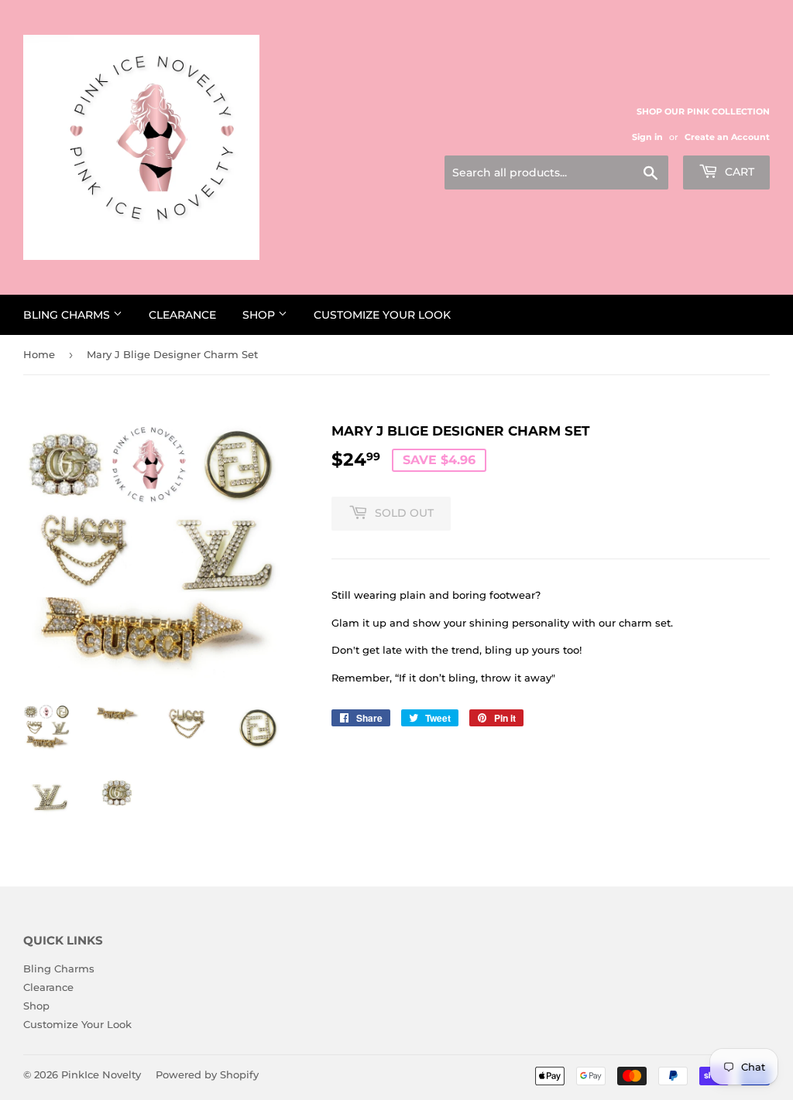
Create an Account (727, 137)
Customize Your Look (382, 315)
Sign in (647, 137)
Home (39, 354)
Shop (260, 315)
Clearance (182, 315)
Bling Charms (68, 315)
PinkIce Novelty (101, 1074)
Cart (738, 172)
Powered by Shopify (207, 1074)
